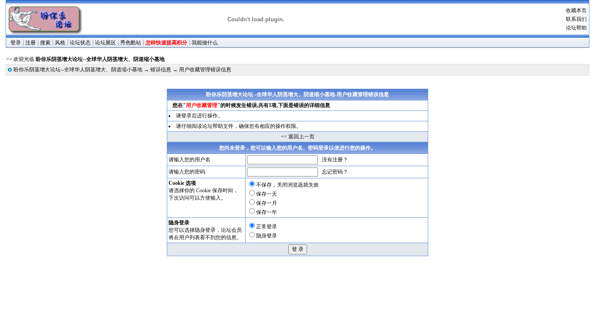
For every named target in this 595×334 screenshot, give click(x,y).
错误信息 (160, 70)
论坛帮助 (576, 28)
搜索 (45, 43)
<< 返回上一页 (297, 137)
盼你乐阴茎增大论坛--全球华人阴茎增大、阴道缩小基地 (78, 70)
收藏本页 (576, 10)
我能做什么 (205, 43)
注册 (30, 43)
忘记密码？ (335, 172)
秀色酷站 (130, 43)
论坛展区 (105, 43)
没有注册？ (335, 160)
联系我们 (576, 19)
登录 (15, 43)
